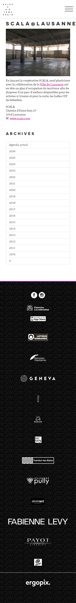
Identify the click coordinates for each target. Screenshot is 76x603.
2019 (12, 196)
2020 (12, 190)
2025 (12, 158)
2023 (12, 171)
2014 (12, 229)
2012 (12, 241)
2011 (12, 248)
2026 (12, 151)
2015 (12, 222)
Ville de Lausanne (52, 84)
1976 (12, 254)
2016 (12, 216)
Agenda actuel (18, 145)
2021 (12, 183)
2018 (12, 203)
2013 (12, 235)
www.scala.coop (20, 118)
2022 (12, 177)
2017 (12, 209)
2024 (12, 164)
